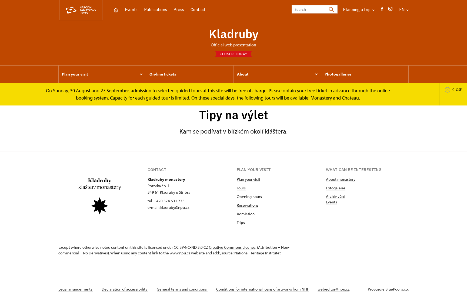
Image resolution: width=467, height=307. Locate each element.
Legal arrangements (75, 289)
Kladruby (234, 33)
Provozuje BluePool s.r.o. (388, 289)
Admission (246, 213)
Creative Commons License (232, 247)
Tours (241, 187)
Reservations (247, 205)
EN (402, 9)
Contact (198, 9)
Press (179, 9)
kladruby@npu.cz (174, 207)
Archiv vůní (335, 196)
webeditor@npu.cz (333, 289)
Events (131, 9)
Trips (241, 222)
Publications (155, 9)
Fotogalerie (335, 187)
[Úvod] (115, 9)
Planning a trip (357, 9)
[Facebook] (382, 10)
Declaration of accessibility (125, 289)
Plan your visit (248, 179)
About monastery (340, 179)
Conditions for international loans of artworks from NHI (262, 289)
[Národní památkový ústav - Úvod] (80, 10)
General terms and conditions (182, 289)
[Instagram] (390, 10)
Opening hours (249, 196)
